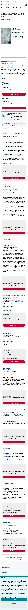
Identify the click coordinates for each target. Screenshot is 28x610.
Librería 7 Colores (9, 339)
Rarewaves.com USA (10, 418)
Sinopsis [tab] (4, 60)
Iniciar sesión (21, 1)
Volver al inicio (14, 563)
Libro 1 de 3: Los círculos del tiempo (8, 17)
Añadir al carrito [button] (14, 94)
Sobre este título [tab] (11, 60)
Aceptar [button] (14, 599)
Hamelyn (8, 136)
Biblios (7, 456)
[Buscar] (26, 5)
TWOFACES (8, 304)
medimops (8, 376)
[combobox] (16, 5)
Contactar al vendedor (7, 163)
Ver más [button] (3, 78)
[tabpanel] (13, 72)
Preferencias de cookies (16, 593)
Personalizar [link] (14, 606)
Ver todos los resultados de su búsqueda (14, 559)
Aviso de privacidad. (20, 597)
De (15, 37)
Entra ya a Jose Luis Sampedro (13, 119)
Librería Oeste (9, 491)
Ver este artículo (5, 85)
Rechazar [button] (14, 603)
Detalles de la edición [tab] (7, 63)
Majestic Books (9, 530)
